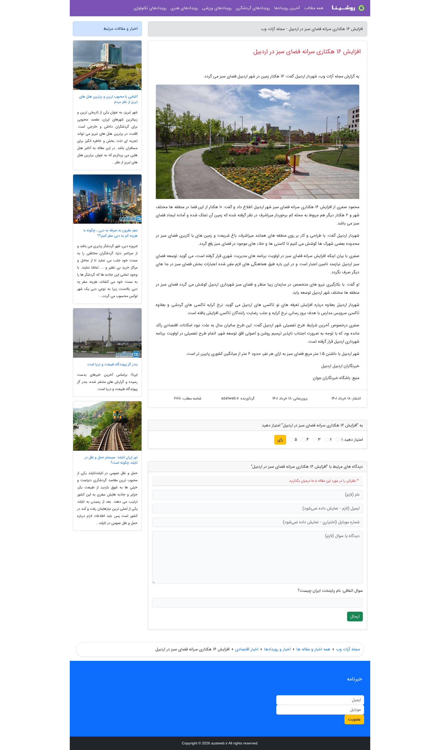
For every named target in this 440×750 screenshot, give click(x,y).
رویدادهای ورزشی (217, 8)
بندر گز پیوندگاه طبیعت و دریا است (112, 364)
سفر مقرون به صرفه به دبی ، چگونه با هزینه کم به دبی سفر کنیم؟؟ (111, 233)
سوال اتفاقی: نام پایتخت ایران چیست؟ (330, 591)
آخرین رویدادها (287, 8)
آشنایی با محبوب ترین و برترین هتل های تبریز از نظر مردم (108, 99)
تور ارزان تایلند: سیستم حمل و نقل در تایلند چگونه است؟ (111, 460)
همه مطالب (313, 8)
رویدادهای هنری (184, 8)
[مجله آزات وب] (348, 8)
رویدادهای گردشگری (253, 8)
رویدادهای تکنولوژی (150, 8)
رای (280, 439)
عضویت (354, 719)
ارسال (355, 616)
